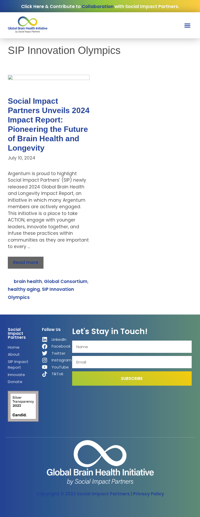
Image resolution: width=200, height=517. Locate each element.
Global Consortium (66, 281)
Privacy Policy (148, 494)
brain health (28, 281)
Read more (25, 262)
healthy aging (24, 289)
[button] (187, 25)
